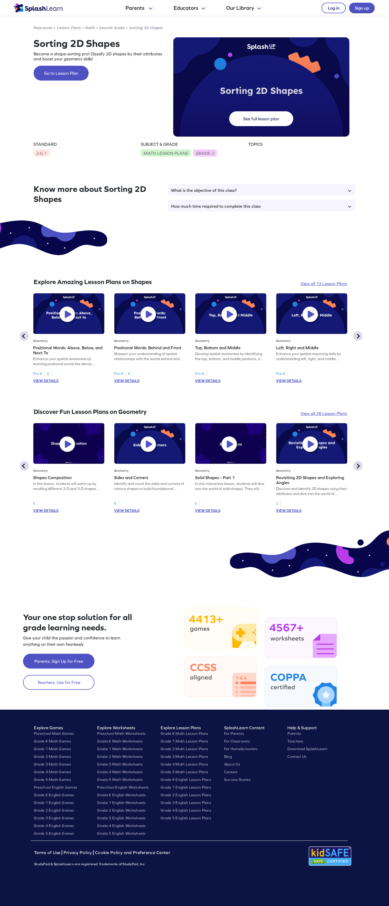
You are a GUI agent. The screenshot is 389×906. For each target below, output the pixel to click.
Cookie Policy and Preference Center (132, 852)
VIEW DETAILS (45, 381)
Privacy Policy (78, 852)
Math (90, 27)
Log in (334, 8)
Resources (43, 27)
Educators (186, 8)
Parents (135, 8)
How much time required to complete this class (216, 206)
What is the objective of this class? (204, 190)
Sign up (362, 8)
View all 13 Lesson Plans (323, 283)
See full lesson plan (261, 118)
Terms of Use (48, 852)
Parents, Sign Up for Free (58, 661)
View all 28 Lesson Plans (323, 413)
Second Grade (112, 27)
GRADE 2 (205, 153)
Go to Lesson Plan (61, 73)
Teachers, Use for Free (58, 682)
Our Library (240, 8)
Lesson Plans (69, 27)
